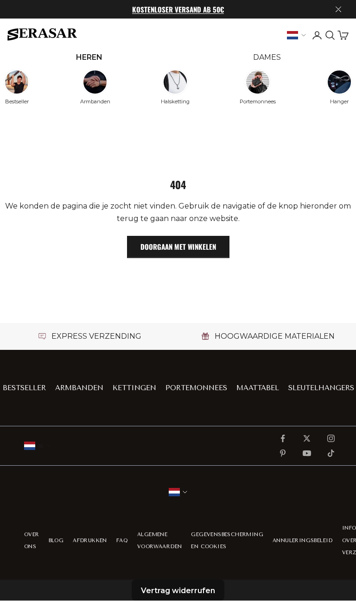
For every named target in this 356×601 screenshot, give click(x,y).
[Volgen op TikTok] (331, 453)
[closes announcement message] (338, 9)
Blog (56, 541)
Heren (89, 57)
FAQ (122, 541)
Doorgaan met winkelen (178, 246)
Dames (267, 57)
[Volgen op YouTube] (307, 453)
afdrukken (90, 541)
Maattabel (257, 388)
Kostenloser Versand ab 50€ (178, 9)
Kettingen (134, 388)
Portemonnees (196, 388)
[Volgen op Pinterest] (282, 453)
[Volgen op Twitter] (307, 438)
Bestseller (24, 388)
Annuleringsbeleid (303, 541)
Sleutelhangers (321, 388)
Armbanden (79, 388)
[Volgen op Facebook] (282, 438)
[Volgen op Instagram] (331, 438)
